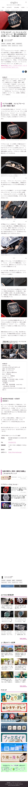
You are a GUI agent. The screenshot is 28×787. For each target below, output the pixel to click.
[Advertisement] (14, 530)
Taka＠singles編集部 (8, 39)
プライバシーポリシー (16, 782)
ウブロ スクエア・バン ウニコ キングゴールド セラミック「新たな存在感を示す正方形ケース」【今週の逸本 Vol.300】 (14, 34)
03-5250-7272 (12, 442)
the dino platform (16, 785)
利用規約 (8, 782)
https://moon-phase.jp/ (15, 452)
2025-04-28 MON (8, 40)
